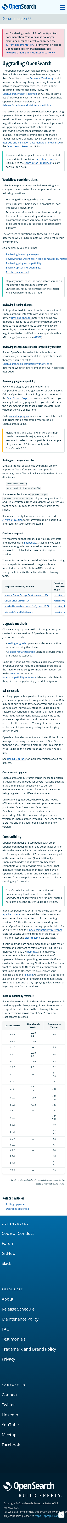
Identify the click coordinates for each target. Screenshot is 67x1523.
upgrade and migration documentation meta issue (31, 142)
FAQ (6, 1329)
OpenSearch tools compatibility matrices (25, 363)
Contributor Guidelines (37, 163)
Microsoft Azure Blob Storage (18, 611)
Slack (6, 1263)
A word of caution (12, 519)
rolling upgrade (17, 643)
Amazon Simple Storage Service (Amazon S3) (26, 595)
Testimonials (14, 1339)
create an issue (46, 159)
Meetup (9, 1434)
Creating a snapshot (17, 272)
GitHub (8, 1253)
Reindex (14, 673)
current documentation (19, 44)
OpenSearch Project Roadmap (19, 93)
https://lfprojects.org (47, 1515)
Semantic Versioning (41, 78)
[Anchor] (39, 179)
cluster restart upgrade (21, 651)
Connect (10, 1394)
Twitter (8, 1404)
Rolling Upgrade (16, 758)
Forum (8, 1243)
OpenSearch (20, 7)
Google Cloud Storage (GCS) (17, 600)
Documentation (14, 18)
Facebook (11, 1444)
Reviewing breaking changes (22, 254)
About (7, 1299)
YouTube (10, 1424)
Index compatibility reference (19, 677)
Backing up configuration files (23, 267)
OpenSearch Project (18, 146)
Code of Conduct (18, 1233)
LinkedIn (10, 1414)
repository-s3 (60, 595)
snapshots (30, 542)
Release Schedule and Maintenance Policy (30, 52)
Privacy (8, 1359)
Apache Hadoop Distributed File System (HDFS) (26, 606)
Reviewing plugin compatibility (23, 263)
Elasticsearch (32, 937)
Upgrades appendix (17, 1208)
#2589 (37, 337)
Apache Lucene (11, 914)
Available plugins (19, 416)
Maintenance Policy (20, 1319)
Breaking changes (21, 318)
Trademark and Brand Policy (29, 1349)
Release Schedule (18, 1309)
